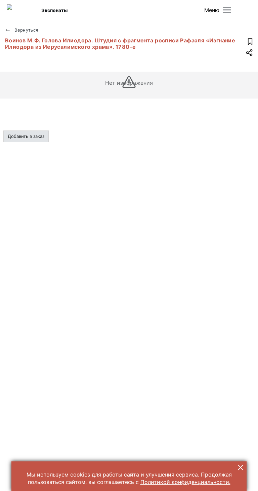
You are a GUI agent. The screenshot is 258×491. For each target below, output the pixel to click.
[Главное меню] (226, 9)
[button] (240, 467)
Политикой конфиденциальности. (185, 482)
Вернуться (25, 30)
